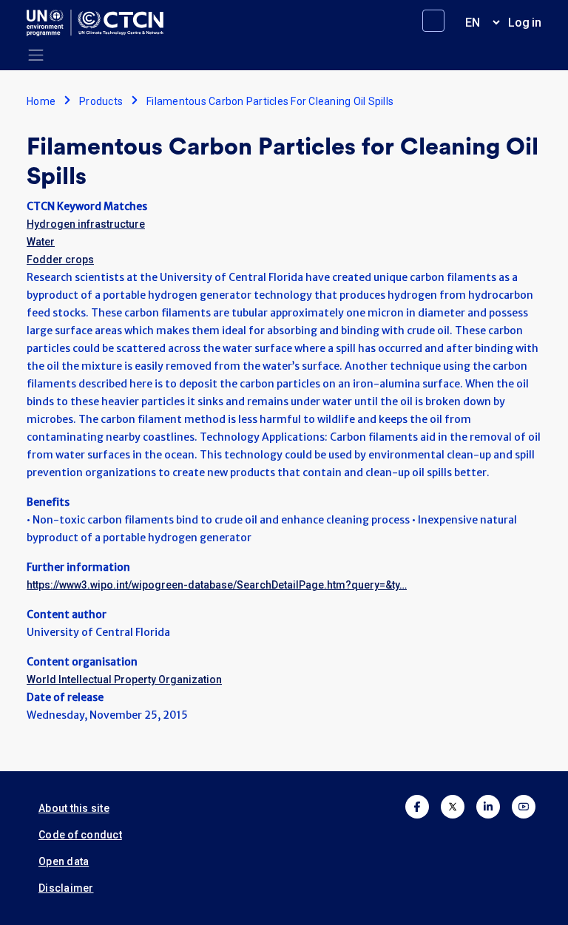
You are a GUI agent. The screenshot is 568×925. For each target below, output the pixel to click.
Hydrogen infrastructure (86, 224)
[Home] (101, 23)
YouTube (523, 807)
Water (41, 242)
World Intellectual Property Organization (124, 679)
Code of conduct (80, 835)
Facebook (417, 807)
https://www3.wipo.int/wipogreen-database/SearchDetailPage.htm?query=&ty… (217, 585)
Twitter (452, 807)
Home (41, 101)
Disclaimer (66, 888)
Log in (524, 23)
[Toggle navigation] (36, 55)
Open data (63, 861)
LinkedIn (488, 807)
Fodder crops (60, 259)
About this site (73, 808)
